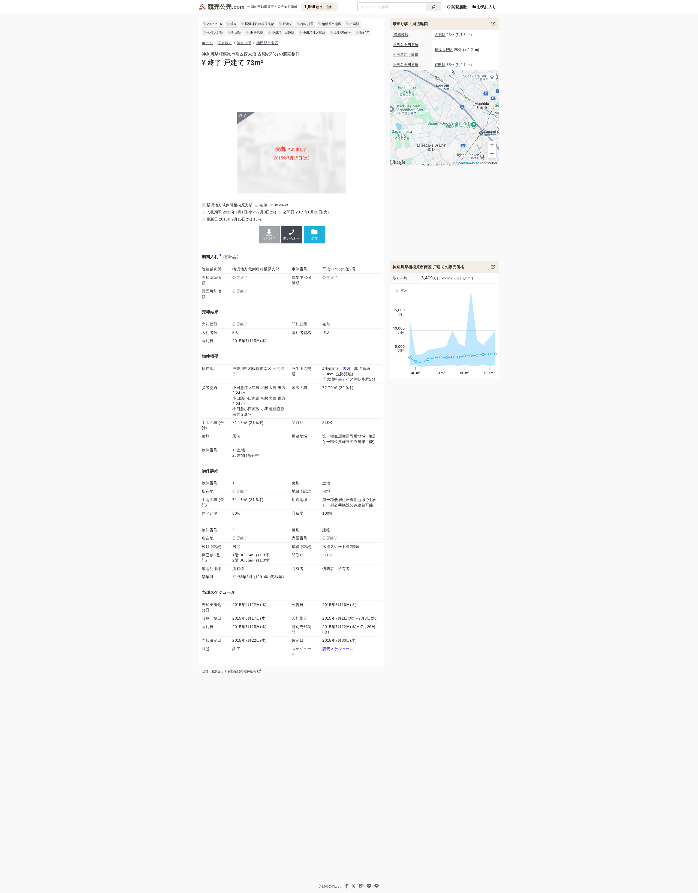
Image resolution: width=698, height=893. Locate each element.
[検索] (433, 6)
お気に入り (486, 7)
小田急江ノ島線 (314, 32)
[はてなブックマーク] (361, 885)
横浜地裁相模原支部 (259, 24)
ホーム (207, 43)
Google (398, 162)
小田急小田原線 (283, 32)
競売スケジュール (338, 649)
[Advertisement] (291, 88)
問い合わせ (291, 238)
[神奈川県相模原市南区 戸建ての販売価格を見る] (493, 267)
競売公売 (220, 6)
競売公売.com (332, 886)
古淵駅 (354, 24)
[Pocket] (369, 885)
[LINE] (376, 885)
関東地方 (225, 43)
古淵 (347, 368)
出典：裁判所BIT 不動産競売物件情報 (229, 671)
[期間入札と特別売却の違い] (220, 256)
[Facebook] (346, 885)
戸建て (287, 24)
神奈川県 (307, 24)
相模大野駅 (215, 32)
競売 (233, 24)
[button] (492, 77)
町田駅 (236, 32)
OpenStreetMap (467, 163)
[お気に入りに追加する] (314, 234)
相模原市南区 (331, 24)
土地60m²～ (342, 32)
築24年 (364, 32)
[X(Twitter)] (353, 885)
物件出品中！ (320, 6)
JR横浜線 (256, 32)
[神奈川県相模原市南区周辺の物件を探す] (493, 24)
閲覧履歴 (458, 7)
